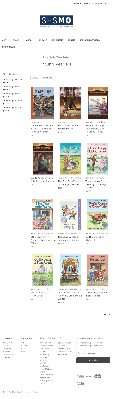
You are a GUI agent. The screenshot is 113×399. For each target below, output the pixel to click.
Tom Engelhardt (47, 380)
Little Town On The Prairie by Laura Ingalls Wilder (42, 240)
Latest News (8, 47)
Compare (41, 103)
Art (4, 40)
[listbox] (48, 78)
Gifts (29, 40)
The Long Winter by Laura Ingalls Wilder (68, 238)
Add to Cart (43, 108)
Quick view (42, 98)
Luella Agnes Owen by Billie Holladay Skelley (42, 179)
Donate (71, 40)
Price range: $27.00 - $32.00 (13, 109)
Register (97, 3)
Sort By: (35, 78)
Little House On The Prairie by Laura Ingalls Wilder (70, 295)
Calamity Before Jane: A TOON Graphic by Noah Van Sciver (42, 128)
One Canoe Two (46, 348)
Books (16, 40)
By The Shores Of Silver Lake (94, 238)
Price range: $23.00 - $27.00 (13, 102)
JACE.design (45, 366)
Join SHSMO (57, 40)
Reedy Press (45, 377)
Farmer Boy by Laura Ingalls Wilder (96, 294)
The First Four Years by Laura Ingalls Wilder (70, 183)
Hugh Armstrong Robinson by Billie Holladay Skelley (95, 128)
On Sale (43, 40)
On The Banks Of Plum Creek (39, 294)
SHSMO (43, 363)
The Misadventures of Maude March (69, 127)
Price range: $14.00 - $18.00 (12, 88)
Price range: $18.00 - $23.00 (12, 95)
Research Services (90, 40)
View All (43, 383)
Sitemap (6, 357)
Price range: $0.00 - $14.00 (12, 81)
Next (105, 314)
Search (77, 3)
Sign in (87, 3)
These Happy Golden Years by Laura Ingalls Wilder (97, 184)
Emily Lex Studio (47, 375)
